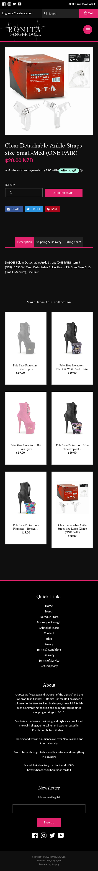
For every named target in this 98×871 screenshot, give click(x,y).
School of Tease (49, 628)
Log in (6, 13)
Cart (90, 13)
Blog (49, 639)
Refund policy (49, 666)
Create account (24, 13)
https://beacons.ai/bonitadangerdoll (49, 770)
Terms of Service (49, 661)
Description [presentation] (24, 242)
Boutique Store (49, 617)
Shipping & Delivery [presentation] (48, 242)
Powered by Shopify (49, 864)
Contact (49, 633)
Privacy (49, 644)
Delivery (49, 655)
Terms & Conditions (49, 650)
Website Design (44, 860)
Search (49, 611)
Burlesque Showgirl (49, 622)
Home (49, 606)
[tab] (24, 242)
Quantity (10, 184)
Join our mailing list (49, 797)
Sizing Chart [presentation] (73, 242)
